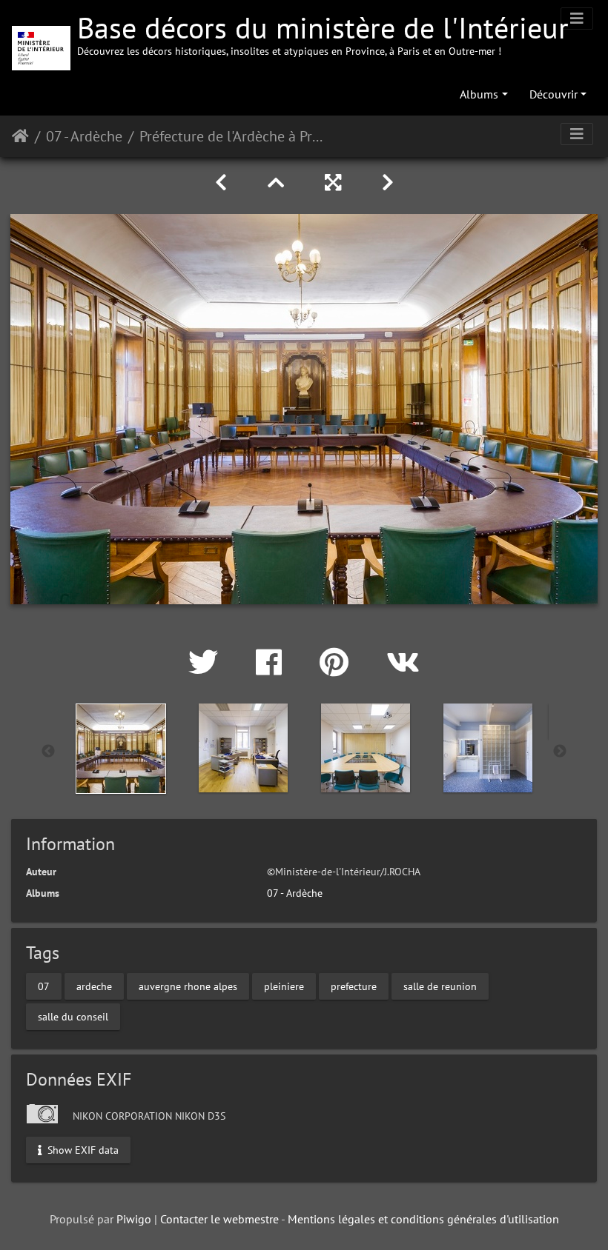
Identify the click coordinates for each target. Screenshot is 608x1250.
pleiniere (284, 985)
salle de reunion (440, 985)
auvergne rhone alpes (188, 985)
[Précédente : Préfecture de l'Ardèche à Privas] (223, 182)
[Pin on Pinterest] (338, 662)
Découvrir (553, 94)
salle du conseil (73, 1016)
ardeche (94, 985)
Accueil (20, 136)
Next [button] (559, 751)
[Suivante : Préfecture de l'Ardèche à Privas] (388, 182)
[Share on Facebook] (273, 662)
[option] (120, 748)
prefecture (354, 985)
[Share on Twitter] (207, 662)
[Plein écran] (335, 182)
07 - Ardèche (84, 136)
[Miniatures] (278, 182)
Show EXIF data (81, 1149)
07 (44, 985)
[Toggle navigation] (577, 18)
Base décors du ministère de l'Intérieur (323, 33)
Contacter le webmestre (219, 1218)
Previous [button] (48, 751)
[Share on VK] (402, 662)
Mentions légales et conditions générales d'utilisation (423, 1218)
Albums (479, 94)
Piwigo (133, 1218)
